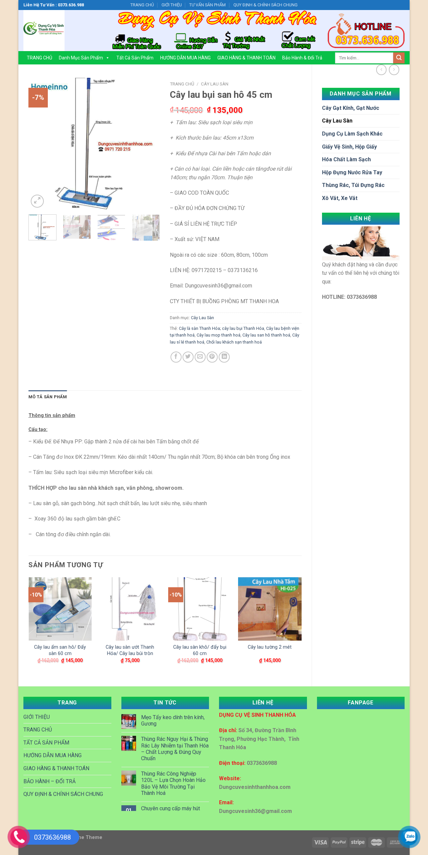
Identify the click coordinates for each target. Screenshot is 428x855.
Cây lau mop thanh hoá (218, 335)
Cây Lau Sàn (337, 121)
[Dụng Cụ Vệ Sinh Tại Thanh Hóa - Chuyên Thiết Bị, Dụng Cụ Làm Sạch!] (61, 30)
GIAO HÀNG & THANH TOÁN (246, 57)
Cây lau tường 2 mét (270, 647)
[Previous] (39, 144)
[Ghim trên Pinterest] (212, 357)
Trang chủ (182, 83)
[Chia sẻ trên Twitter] (188, 357)
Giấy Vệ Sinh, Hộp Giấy (349, 147)
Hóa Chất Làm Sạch (346, 159)
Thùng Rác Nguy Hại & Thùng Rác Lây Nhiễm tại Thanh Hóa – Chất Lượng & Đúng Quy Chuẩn (175, 749)
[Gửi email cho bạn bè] (200, 357)
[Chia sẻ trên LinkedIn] (224, 357)
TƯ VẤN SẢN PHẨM (207, 4)
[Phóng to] (37, 201)
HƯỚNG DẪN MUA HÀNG (185, 57)
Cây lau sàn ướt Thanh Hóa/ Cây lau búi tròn (130, 650)
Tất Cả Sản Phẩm (134, 57)
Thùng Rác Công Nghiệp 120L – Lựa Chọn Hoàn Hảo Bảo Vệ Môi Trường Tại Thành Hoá (173, 783)
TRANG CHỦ (142, 4)
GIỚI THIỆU (172, 4)
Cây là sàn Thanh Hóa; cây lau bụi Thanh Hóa (221, 328)
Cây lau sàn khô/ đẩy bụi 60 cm (199, 650)
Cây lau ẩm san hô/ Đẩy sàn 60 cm (60, 650)
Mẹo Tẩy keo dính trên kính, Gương (173, 720)
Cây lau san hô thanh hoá (266, 335)
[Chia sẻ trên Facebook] (176, 357)
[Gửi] (399, 58)
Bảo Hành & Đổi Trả (302, 57)
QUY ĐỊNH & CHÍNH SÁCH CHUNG (265, 4)
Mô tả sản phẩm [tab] (47, 396)
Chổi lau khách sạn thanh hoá (234, 342)
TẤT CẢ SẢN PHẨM (46, 742)
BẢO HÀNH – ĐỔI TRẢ (49, 781)
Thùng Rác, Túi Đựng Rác (353, 185)
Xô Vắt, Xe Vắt (339, 198)
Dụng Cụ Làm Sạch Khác (352, 134)
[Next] (149, 144)
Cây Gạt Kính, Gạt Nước (350, 108)
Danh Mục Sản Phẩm (81, 57)
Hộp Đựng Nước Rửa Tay (352, 172)
